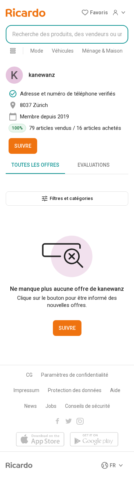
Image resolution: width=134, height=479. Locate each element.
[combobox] (67, 34)
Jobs (50, 406)
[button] (95, 12)
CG (29, 375)
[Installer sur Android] (94, 440)
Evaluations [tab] (94, 165)
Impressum (26, 390)
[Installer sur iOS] (40, 440)
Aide (115, 390)
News (30, 406)
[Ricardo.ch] (25, 12)
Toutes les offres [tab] (35, 165)
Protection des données (74, 390)
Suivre (22, 146)
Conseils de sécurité (87, 406)
